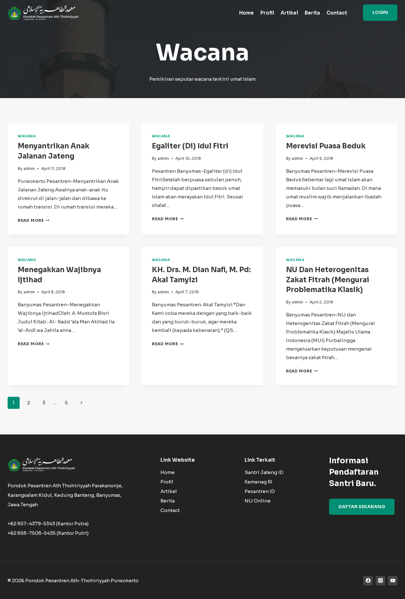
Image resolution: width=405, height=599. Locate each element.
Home (246, 13)
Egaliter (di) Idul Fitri (190, 146)
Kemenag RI (258, 482)
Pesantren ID (260, 491)
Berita (312, 13)
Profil (267, 13)
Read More (33, 220)
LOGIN (380, 12)
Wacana (27, 136)
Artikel (289, 13)
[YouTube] (392, 580)
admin (29, 168)
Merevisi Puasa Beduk (325, 146)
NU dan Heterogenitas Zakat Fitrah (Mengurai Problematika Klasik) (327, 279)
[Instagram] (380, 580)
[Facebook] (368, 580)
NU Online (258, 501)
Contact (337, 13)
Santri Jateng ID (264, 472)
